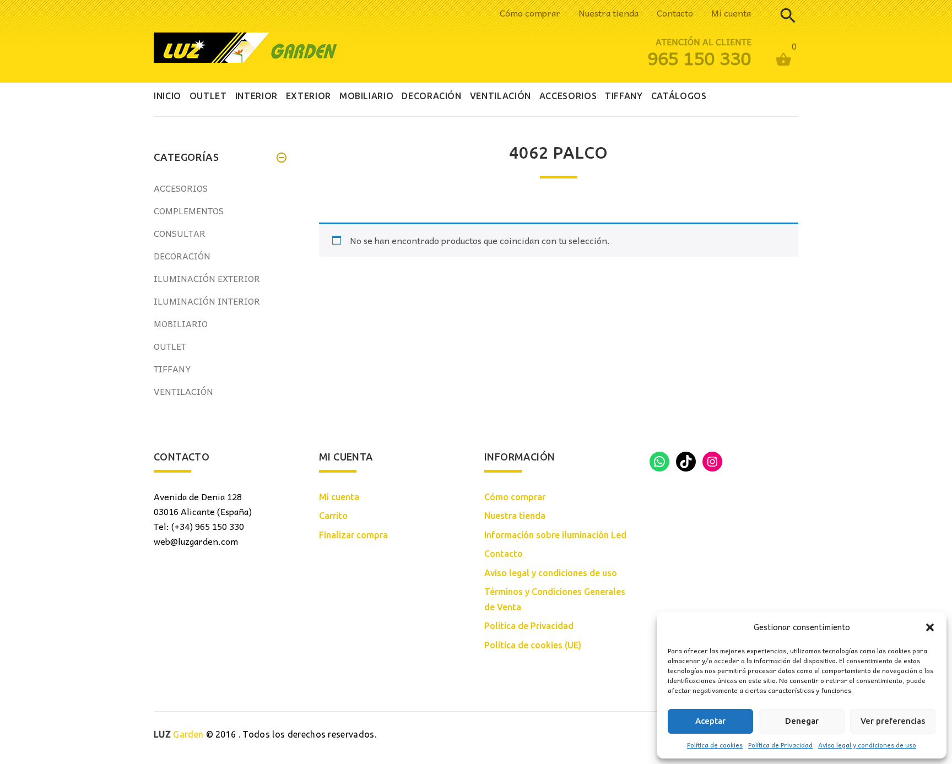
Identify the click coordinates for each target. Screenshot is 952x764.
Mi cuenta (731, 13)
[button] (929, 627)
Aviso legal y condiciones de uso (867, 744)
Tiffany (172, 368)
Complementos (189, 210)
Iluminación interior (207, 301)
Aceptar (710, 720)
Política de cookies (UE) (532, 645)
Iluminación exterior (207, 278)
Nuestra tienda (608, 13)
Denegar (802, 720)
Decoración (182, 255)
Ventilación (183, 391)
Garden (178, 734)
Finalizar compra (353, 535)
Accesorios (181, 188)
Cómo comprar (530, 13)
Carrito (333, 516)
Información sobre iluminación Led (555, 535)
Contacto (675, 13)
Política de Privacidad (780, 744)
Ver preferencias (893, 720)
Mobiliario (181, 323)
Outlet (170, 346)
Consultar (179, 233)
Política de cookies (715, 744)
